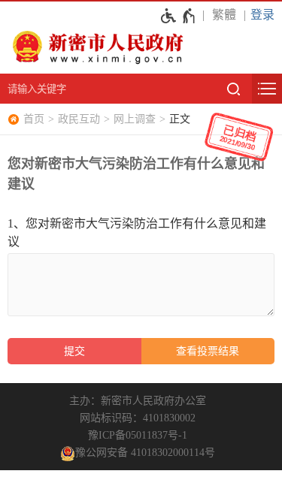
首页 (33, 119)
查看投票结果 (207, 351)
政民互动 (79, 119)
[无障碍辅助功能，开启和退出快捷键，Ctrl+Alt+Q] (178, 16)
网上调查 (135, 119)
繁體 (224, 14)
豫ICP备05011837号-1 (137, 435)
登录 (262, 14)
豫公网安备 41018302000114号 (145, 452)
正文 (179, 119)
